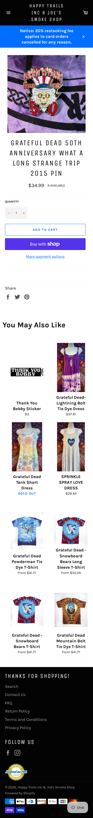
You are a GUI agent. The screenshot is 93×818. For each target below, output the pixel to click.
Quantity (12, 201)
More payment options (45, 256)
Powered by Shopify (20, 793)
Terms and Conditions (26, 719)
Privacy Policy (18, 727)
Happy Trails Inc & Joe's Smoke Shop (46, 12)
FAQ (8, 702)
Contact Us (15, 694)
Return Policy (17, 711)
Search (11, 686)
